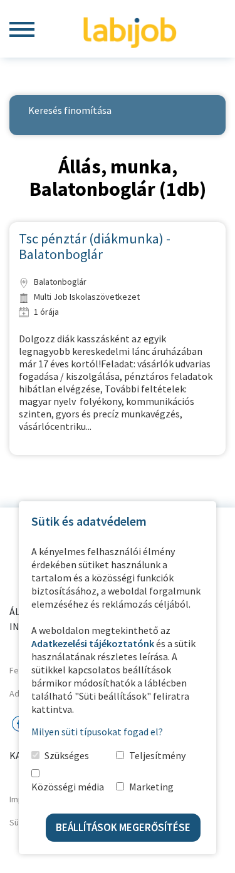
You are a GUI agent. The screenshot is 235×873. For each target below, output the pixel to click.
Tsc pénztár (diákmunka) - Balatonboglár (94, 246)
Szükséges (66, 755)
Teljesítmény (157, 755)
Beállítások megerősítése (123, 827)
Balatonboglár (59, 281)
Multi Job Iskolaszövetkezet (86, 296)
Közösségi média (67, 786)
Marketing (151, 786)
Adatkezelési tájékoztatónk (92, 643)
